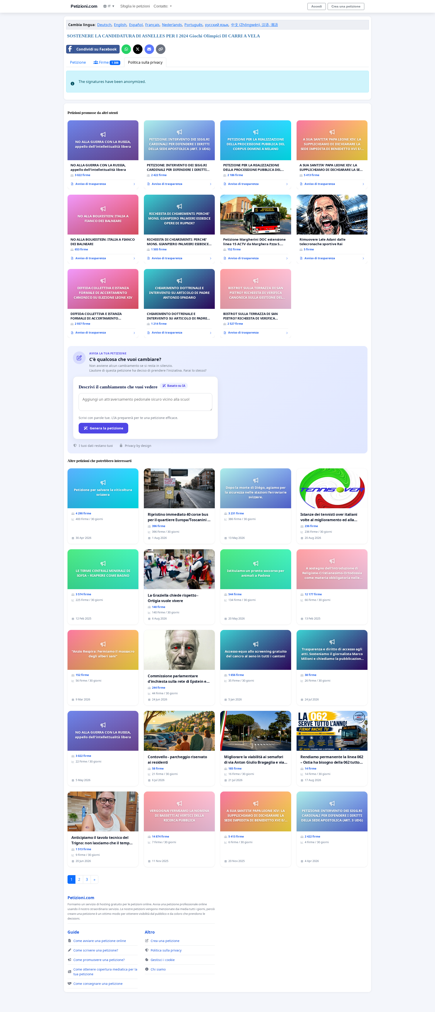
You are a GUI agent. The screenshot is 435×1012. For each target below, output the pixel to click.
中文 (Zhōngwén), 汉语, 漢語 (254, 24)
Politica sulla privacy (145, 62)
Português (193, 24)
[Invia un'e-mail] (149, 49)
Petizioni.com (84, 6)
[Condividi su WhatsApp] (126, 49)
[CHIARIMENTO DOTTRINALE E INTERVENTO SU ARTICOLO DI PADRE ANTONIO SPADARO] (179, 303)
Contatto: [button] (161, 6)
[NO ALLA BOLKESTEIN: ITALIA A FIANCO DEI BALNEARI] (103, 229)
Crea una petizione (345, 6)
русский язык (216, 24)
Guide (73, 932)
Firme (108, 62)
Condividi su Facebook (96, 49)
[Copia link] (160, 49)
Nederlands (172, 24)
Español (136, 24)
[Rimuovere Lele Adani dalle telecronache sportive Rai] (332, 229)
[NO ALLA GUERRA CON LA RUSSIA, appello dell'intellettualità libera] (103, 154)
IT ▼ (111, 6)
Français (152, 24)
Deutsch (104, 24)
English (120, 24)
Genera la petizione (106, 428)
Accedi (316, 6)
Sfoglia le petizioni (135, 6)
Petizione (78, 62)
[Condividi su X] (138, 49)
